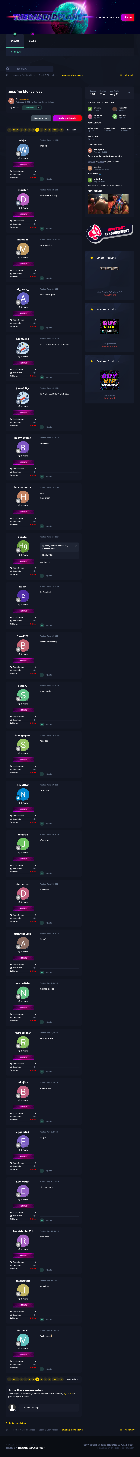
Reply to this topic (67, 118)
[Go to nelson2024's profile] (23, 993)
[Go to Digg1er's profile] (23, 199)
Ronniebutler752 (23, 1231)
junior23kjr (22, 338)
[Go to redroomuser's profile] (23, 1042)
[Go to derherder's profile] (23, 893)
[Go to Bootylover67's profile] (23, 447)
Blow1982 (23, 636)
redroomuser (22, 1032)
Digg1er (23, 190)
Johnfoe (23, 834)
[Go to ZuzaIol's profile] (23, 546)
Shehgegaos (22, 735)
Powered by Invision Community (115, 1448)
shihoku (97, 108)
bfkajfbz (23, 1082)
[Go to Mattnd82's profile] (23, 1340)
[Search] (8, 69)
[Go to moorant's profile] (23, 249)
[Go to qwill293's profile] (114, 116)
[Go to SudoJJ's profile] (23, 695)
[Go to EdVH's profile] (23, 596)
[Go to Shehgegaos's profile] (23, 745)
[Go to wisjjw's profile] (23, 150)
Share (15, 108)
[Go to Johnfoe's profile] (23, 844)
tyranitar (98, 115)
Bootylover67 (22, 437)
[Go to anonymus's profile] (11, 101)
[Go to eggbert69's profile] (23, 1141)
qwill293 (122, 115)
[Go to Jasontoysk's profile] (23, 1290)
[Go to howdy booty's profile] (23, 497)
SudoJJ (22, 685)
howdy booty (22, 487)
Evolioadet (22, 1181)
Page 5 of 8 (72, 130)
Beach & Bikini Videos (44, 102)
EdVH (22, 586)
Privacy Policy (14, 1445)
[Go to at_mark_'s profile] (23, 298)
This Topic (45, 69)
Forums (17, 52)
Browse (15, 41)
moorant (22, 239)
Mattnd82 (22, 1330)
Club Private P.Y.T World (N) (109, 292)
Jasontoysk (22, 1280)
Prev (15, 130)
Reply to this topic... (32, 1407)
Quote (49, 179)
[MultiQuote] (42, 179)
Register (91, 162)
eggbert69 (22, 1132)
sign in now (68, 1393)
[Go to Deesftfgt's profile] (23, 794)
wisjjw (22, 140)
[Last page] (61, 130)
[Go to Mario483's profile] (114, 109)
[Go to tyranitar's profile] (90, 116)
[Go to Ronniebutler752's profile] (23, 1241)
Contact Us (31, 1445)
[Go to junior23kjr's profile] (23, 348)
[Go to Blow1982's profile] (23, 645)
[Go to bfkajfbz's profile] (23, 1092)
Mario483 (123, 108)
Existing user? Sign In (107, 17)
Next (55, 130)
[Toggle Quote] (43, 546)
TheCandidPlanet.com (31, 1448)
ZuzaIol (22, 537)
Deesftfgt (23, 785)
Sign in (101, 162)
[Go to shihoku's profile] (90, 109)
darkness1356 (22, 933)
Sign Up (128, 17)
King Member (109, 343)
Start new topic (41, 118)
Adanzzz (46, 549)
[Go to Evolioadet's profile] (23, 1191)
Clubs (32, 41)
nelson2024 (22, 983)
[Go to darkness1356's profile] (23, 943)
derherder (22, 884)
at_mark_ (23, 289)
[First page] (9, 130)
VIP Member (110, 395)
